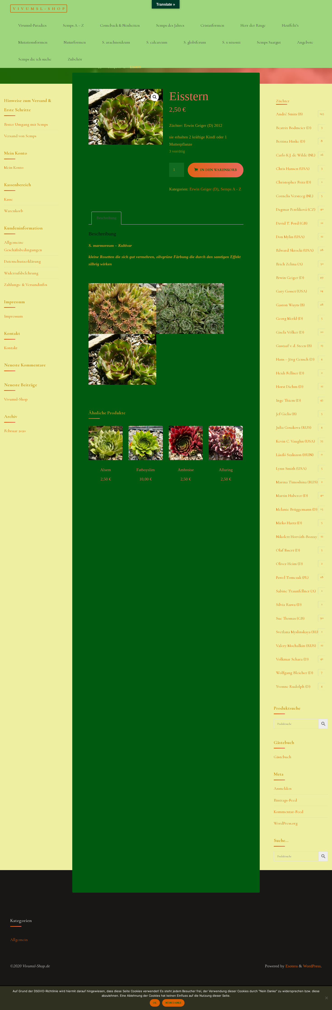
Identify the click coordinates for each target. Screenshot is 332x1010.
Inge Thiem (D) (288, 400)
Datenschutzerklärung (22, 261)
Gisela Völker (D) (290, 332)
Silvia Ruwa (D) (289, 604)
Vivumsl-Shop (40, 8)
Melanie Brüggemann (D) (296, 509)
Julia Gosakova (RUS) (293, 427)
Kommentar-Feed (288, 811)
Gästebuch (282, 756)
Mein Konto (13, 167)
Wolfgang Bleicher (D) (294, 672)
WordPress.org (286, 823)
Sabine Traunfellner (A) (296, 590)
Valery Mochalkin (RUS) (296, 645)
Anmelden (283, 788)
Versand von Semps (20, 135)
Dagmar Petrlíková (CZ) (295, 209)
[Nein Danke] (326, 998)
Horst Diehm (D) (289, 386)
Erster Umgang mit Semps (26, 124)
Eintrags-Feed (285, 800)
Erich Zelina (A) (289, 264)
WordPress (312, 966)
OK (155, 1002)
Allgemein (19, 939)
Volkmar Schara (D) (292, 659)
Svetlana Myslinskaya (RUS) (298, 631)
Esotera (291, 966)
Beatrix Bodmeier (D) (293, 127)
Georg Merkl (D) (289, 318)
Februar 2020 (15, 430)
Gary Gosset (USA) (291, 291)
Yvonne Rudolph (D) (293, 686)
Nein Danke (173, 1002)
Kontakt (10, 347)
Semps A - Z (117, 67)
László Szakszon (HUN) (294, 454)
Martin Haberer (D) (292, 495)
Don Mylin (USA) (290, 236)
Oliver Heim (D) (289, 563)
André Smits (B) (289, 113)
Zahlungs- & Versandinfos (25, 284)
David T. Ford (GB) (291, 223)
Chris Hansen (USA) (292, 168)
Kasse (8, 199)
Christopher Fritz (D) (293, 182)
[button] (155, 97)
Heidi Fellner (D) (290, 373)
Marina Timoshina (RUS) (297, 482)
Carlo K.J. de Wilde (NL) (295, 155)
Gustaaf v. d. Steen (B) (294, 345)
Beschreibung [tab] (106, 218)
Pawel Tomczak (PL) (292, 577)
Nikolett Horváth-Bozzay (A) (299, 536)
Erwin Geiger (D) (203, 189)
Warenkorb (13, 210)
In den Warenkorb (218, 170)
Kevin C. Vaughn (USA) (295, 441)
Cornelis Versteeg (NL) (294, 195)
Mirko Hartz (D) (289, 522)
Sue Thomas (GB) (290, 618)
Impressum (13, 316)
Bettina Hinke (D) (290, 141)
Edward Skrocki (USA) (294, 250)
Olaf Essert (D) (288, 550)
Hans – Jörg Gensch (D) (295, 359)
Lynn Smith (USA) (291, 468)
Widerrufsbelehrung (21, 273)
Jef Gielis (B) (286, 413)
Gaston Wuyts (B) (290, 304)
